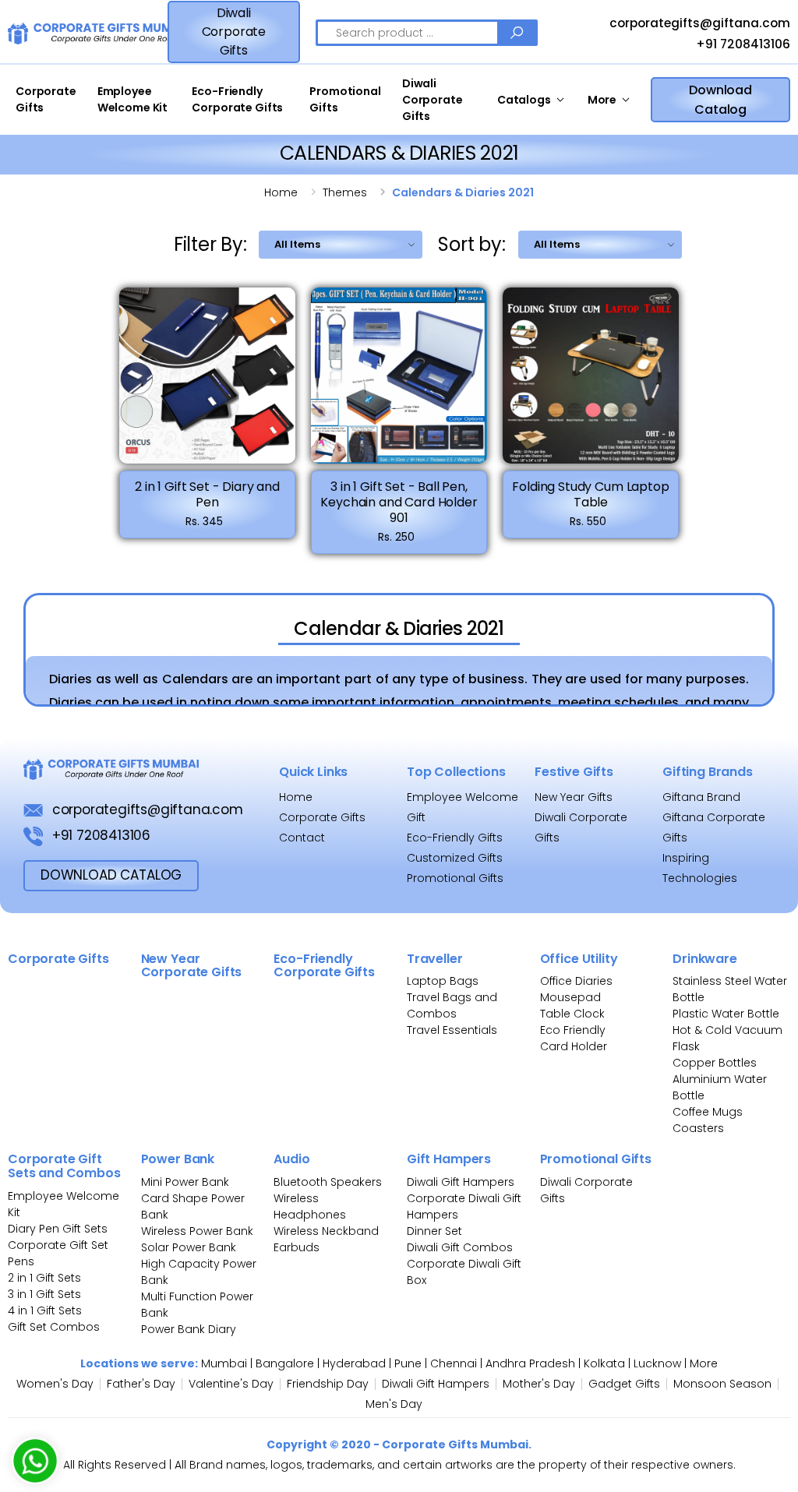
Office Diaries (576, 981)
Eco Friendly (573, 1030)
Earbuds (297, 1247)
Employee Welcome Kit (132, 99)
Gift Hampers (449, 1159)
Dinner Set (434, 1231)
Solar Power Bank (188, 1247)
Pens (21, 1261)
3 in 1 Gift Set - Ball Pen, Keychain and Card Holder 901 (398, 502)
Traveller (435, 959)
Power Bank (177, 1159)
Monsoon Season (722, 1383)
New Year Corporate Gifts (191, 966)
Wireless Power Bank (197, 1231)
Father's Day (141, 1383)
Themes (345, 192)
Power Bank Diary (188, 1329)
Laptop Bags (442, 981)
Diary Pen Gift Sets (58, 1228)
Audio (291, 1159)
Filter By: (210, 244)
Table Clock (572, 1013)
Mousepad (570, 997)
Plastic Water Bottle (726, 1013)
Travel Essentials (452, 1030)
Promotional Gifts (344, 99)
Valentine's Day (231, 1383)
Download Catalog (720, 99)
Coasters (698, 1128)
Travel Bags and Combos (452, 1005)
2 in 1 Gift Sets (44, 1278)
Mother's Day (539, 1383)
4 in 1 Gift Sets (45, 1310)
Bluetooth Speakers (328, 1182)
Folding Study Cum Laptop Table (590, 494)
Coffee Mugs (708, 1112)
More (602, 100)
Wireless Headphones (310, 1206)
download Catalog (111, 875)
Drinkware (705, 959)
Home (281, 192)
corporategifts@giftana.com (698, 24)
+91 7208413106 (741, 44)
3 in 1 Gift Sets (44, 1294)
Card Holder (573, 1046)
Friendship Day (328, 1383)
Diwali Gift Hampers (460, 1182)
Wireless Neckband (326, 1231)
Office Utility (579, 959)
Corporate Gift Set (58, 1245)
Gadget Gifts (624, 1383)
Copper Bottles (715, 1063)
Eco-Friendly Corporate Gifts (237, 99)
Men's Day (393, 1404)
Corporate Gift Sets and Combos (64, 1166)
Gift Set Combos (54, 1327)
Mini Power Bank (185, 1182)
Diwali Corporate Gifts (234, 31)
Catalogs (524, 100)
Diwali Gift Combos (460, 1247)
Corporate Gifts (46, 99)
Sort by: (471, 244)
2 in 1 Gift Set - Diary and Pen (207, 494)
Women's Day (55, 1383)
